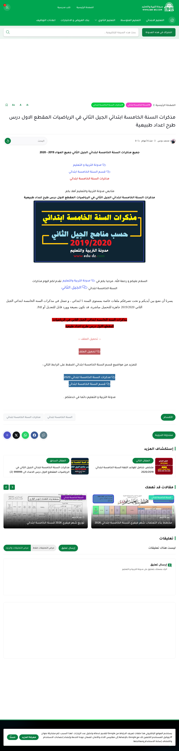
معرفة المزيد (29, 737)
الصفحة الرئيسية (166, 105)
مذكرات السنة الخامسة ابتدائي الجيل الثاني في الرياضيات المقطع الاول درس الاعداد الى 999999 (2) (39, 469)
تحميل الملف (87, 351)
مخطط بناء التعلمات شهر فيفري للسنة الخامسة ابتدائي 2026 (133, 522)
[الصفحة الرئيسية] (172, 20)
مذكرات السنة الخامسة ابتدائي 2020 (87, 377)
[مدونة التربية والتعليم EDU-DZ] (158, 7)
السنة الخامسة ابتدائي (138, 105)
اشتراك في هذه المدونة (159, 32)
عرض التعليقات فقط (43, 548)
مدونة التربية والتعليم (76, 280)
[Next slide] (6, 487)
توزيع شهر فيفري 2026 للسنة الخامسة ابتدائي (55, 522)
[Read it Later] (6, 105)
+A (13, 104)
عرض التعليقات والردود (17, 548)
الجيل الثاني (71, 287)
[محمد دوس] (173, 141)
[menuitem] (171, 20)
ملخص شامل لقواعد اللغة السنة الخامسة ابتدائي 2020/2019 (124, 469)
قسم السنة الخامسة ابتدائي (87, 171)
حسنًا (12, 737)
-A (27, 104)
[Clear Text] (8, 141)
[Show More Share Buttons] (7, 435)
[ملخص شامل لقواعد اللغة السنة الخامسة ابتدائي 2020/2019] (164, 466)
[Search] (7, 32)
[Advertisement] (89, 70)
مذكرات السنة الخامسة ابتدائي (107, 105)
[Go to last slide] (12, 487)
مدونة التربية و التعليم (87, 164)
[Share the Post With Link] (43, 435)
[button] (34, 435)
